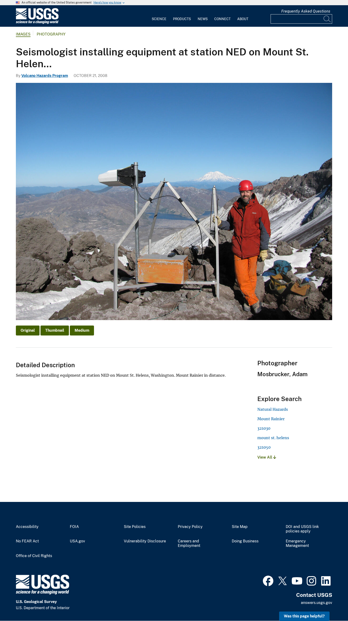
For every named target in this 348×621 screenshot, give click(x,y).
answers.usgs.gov (316, 602)
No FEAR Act (27, 541)
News (203, 19)
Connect (222, 19)
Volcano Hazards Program (44, 75)
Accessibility (27, 527)
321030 (263, 428)
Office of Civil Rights (34, 556)
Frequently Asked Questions (305, 11)
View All (265, 457)
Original (28, 330)
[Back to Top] (331, 604)
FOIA (74, 527)
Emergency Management (297, 543)
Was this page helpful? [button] (304, 616)
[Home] (37, 23)
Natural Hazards (272, 409)
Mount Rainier (271, 418)
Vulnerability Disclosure (145, 541)
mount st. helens (273, 437)
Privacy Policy (190, 527)
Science (159, 19)
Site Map (240, 527)
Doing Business (245, 541)
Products (182, 19)
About (242, 19)
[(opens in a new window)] (268, 580)
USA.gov (77, 541)
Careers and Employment (189, 543)
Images (23, 34)
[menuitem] (159, 16)
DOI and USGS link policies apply (302, 529)
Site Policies (135, 527)
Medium (82, 330)
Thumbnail (54, 330)
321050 (264, 447)
